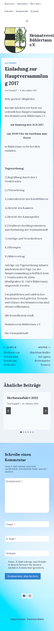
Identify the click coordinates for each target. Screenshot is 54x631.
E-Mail (11, 539)
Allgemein (10, 63)
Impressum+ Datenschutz (27, 619)
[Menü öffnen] (27, 21)
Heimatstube (22, 11)
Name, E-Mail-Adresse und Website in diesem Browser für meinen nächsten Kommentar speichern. (27, 564)
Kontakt (35, 11)
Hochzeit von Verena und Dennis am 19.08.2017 (12, 356)
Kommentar (14, 481)
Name (10, 524)
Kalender (9, 11)
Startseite (10, 3)
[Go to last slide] (8, 410)
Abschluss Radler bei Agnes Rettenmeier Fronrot (40, 356)
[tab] (21, 432)
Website (11, 553)
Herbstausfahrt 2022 (22, 398)
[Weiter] (45, 410)
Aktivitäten (22, 3)
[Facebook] (24, 596)
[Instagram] (30, 596)
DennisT (13, 90)
